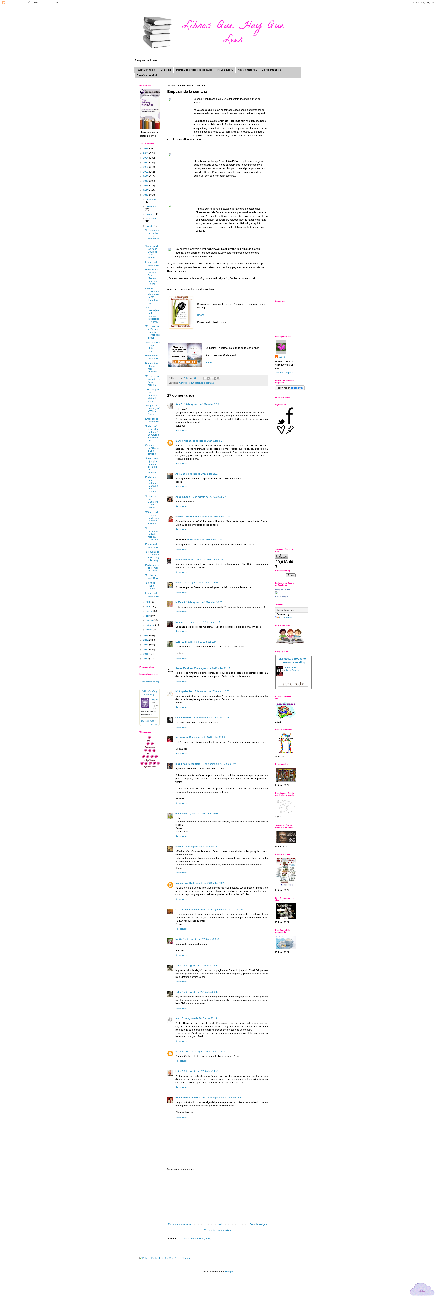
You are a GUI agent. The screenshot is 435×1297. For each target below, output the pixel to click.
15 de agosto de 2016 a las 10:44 (199, 641)
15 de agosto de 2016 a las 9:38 (205, 559)
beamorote (181, 737)
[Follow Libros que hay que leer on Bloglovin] (290, 389)
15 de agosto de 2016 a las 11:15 (212, 668)
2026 (146, 148)
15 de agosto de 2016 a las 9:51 (200, 582)
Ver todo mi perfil (284, 372)
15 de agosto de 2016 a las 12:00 (211, 691)
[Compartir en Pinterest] (218, 378)
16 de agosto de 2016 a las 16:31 (224, 1097)
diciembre (151, 199)
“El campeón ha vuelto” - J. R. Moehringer (152, 236)
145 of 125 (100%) (148, 721)
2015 (146, 635)
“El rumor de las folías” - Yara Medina (152, 380)
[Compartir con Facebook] (214, 378)
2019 (146, 181)
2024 (146, 157)
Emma (178, 582)
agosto (150, 226)
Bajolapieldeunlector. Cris (190, 1097)
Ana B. (179, 404)
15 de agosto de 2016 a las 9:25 (212, 516)
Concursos (184, 383)
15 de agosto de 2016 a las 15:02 (200, 813)
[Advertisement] (217, 1197)
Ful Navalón (182, 1051)
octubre (150, 213)
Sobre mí (166, 69)
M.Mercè (180, 602)
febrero (150, 625)
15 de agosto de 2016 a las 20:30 (224, 909)
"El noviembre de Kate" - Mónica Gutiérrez (152, 534)
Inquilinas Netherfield (187, 763)
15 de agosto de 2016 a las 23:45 (199, 1018)
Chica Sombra (183, 717)
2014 (146, 640)
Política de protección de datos (194, 69)
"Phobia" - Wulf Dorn (152, 577)
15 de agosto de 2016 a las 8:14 (206, 440)
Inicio (220, 1224)
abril (148, 615)
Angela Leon (182, 496)
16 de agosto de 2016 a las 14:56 (200, 1071)
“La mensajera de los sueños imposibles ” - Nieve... (152, 314)
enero (149, 629)
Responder (181, 430)
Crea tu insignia (281, 597)
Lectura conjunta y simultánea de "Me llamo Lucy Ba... (152, 295)
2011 (146, 654)
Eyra (177, 641)
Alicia (178, 473)
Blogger (229, 1271)
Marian (179, 846)
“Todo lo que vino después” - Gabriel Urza (152, 395)
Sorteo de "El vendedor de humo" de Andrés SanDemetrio (152, 433)
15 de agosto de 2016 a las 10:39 (202, 622)
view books (154, 724)
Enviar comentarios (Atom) (196, 1238)
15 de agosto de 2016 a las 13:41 (219, 763)
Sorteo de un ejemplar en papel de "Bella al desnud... (152, 465)
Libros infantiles (271, 69)
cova (178, 813)
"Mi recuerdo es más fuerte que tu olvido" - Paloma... (152, 518)
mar (177, 1018)
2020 (146, 176)
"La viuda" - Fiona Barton (151, 585)
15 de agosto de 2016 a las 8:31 (200, 473)
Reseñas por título (147, 75)
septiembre (152, 218)
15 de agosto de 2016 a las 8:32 (208, 496)
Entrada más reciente (179, 1224)
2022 (146, 167)
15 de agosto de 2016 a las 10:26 (204, 602)
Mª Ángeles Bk (183, 691)
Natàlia (179, 622)
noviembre (151, 206)
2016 (146, 194)
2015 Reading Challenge (149, 692)
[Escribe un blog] (208, 378)
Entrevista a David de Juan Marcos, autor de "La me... (151, 276)
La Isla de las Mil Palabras (190, 909)
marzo (149, 620)
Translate (287, 617)
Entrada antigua (258, 1224)
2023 (146, 162)
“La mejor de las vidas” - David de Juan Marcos (152, 252)
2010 (146, 658)
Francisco (181, 559)
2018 (146, 185)
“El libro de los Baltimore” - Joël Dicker (152, 502)
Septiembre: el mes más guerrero (151, 367)
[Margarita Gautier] (276, 593)
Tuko (178, 965)
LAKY (282, 357)
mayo (149, 611)
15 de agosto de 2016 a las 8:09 (201, 404)
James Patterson (292, 670)
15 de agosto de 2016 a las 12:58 (207, 737)
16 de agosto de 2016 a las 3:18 (207, 1051)
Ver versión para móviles (217, 1230)
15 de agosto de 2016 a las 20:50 (201, 939)
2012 (146, 649)
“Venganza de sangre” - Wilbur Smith (152, 409)
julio (148, 601)
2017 (146, 190)
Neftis (178, 939)
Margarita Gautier (282, 590)
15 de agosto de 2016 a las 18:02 (202, 846)
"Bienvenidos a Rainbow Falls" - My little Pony (152, 556)
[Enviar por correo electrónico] (205, 378)
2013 (146, 644)
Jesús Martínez (184, 668)
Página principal (146, 69)
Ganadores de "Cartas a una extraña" (152, 449)
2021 (146, 171)
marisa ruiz (181, 440)
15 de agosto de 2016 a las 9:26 (204, 539)
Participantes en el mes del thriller (152, 568)
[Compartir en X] (211, 378)
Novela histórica (247, 69)
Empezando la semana (202, 383)
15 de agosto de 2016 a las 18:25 (207, 883)
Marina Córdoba (184, 516)
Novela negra (225, 69)
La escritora (290, 667)
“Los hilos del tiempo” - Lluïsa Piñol (152, 346)
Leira (178, 1071)
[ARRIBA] (422, 1290)
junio (149, 606)
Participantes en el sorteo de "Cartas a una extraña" (152, 484)
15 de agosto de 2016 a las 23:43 (200, 965)
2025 (146, 153)
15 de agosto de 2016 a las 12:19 (211, 717)
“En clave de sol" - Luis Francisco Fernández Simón (152, 332)
